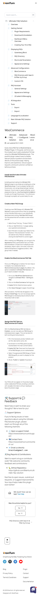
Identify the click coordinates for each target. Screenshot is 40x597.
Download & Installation (23, 35)
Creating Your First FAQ (22, 45)
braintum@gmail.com (18, 450)
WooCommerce (20, 71)
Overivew (14, 24)
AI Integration (16, 100)
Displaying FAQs (17, 49)
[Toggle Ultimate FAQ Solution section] (33, 21)
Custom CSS (18, 81)
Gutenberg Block (20, 52)
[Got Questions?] (33, 590)
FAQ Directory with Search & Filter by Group (24, 76)
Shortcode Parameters (22, 60)
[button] (20, 21)
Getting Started (16, 28)
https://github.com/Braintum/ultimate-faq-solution (22, 471)
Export (16, 107)
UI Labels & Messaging (22, 96)
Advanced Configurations (20, 68)
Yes (20, 508)
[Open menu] (36, 3)
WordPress (15, 593)
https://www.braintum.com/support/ (21, 434)
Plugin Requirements (22, 31)
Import (17, 111)
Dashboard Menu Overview (20, 40)
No (20, 513)
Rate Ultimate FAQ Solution (21, 119)
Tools (13, 104)
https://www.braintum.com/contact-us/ (22, 443)
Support (14, 123)
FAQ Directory (19, 56)
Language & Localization (20, 116)
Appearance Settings (22, 64)
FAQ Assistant (16, 85)
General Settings (20, 89)
